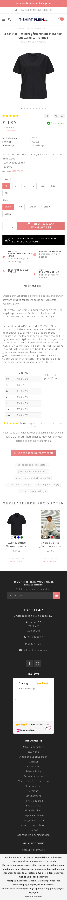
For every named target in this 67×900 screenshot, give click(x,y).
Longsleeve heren (33, 820)
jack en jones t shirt (19, 484)
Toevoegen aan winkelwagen (43, 225)
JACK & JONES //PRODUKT (33, 41)
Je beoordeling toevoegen (35, 453)
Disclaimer (33, 766)
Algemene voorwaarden (33, 756)
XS (6, 186)
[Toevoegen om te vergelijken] (62, 116)
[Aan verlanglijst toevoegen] (56, 116)
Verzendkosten (9, 130)
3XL (7, 193)
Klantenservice (33, 786)
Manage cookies (34, 896)
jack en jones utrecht (33, 491)
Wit (20, 206)
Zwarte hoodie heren (33, 825)
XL (42, 186)
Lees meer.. (18, 170)
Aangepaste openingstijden (33, 834)
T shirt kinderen (33, 800)
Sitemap (34, 790)
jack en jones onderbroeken (33, 478)
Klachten (33, 761)
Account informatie (33, 849)
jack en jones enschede (32, 471)
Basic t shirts (33, 805)
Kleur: (6, 200)
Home (21, 28)
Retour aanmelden (33, 747)
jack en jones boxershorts (32, 464)
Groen (32, 206)
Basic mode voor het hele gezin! (33, 3)
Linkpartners (33, 795)
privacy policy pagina (53, 888)
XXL (53, 186)
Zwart (8, 206)
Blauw (47, 206)
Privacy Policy (33, 771)
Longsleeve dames (33, 815)
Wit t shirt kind (33, 810)
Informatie (32, 286)
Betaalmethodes (33, 776)
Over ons (33, 751)
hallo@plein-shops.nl (35, 650)
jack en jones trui (48, 484)
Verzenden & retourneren (33, 781)
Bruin (8, 214)
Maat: (6, 179)
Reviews (33, 829)
